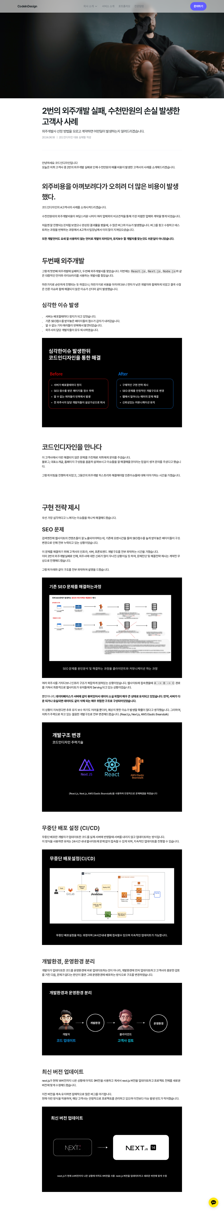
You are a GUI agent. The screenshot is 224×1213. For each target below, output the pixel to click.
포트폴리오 (124, 6)
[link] (198, 6)
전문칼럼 (139, 6)
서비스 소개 (108, 6)
